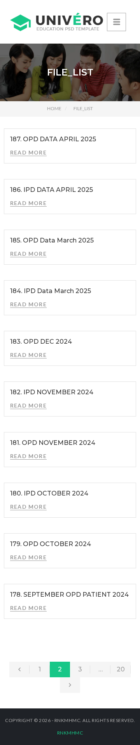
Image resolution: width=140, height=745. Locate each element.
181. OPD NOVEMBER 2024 (52, 442)
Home (54, 108)
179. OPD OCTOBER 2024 (50, 544)
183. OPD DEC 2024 (41, 341)
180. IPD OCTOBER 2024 (49, 493)
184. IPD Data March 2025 (50, 291)
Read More (28, 152)
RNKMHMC (70, 733)
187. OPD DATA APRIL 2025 (53, 139)
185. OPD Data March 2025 (52, 240)
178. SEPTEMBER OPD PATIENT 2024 (69, 594)
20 (121, 669)
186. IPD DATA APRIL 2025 (51, 189)
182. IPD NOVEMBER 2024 (51, 392)
